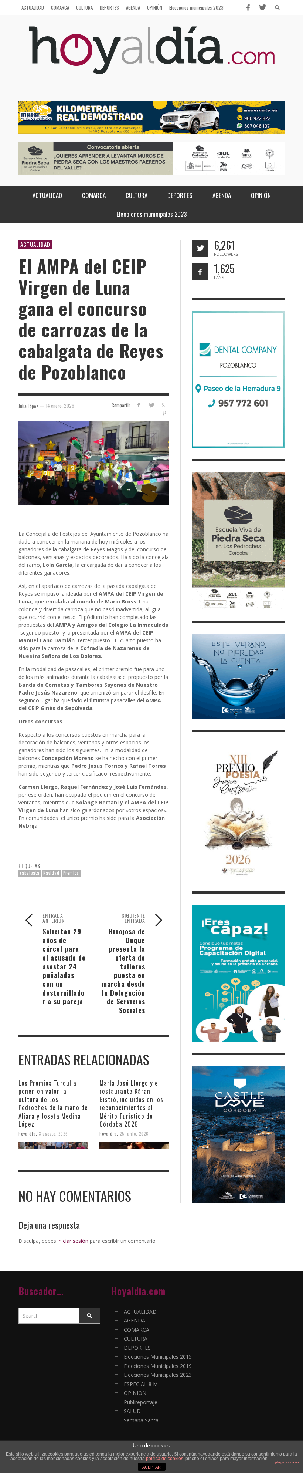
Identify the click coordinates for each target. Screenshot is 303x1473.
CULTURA (135, 1338)
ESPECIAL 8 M (141, 1384)
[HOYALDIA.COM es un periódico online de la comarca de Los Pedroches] (151, 57)
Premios (71, 873)
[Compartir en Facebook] (138, 405)
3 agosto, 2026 (53, 1134)
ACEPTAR (151, 1467)
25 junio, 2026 (134, 1134)
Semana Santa (141, 1420)
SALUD (132, 1411)
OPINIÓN (135, 1392)
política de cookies (164, 1458)
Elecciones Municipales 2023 (158, 1374)
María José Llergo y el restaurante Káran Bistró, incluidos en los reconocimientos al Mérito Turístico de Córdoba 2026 (131, 1103)
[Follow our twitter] (200, 248)
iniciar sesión (73, 1240)
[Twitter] (262, 7)
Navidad (51, 873)
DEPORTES (137, 1347)
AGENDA (134, 1320)
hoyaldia (27, 1134)
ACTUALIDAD (35, 244)
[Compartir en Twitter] (151, 405)
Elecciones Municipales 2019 (158, 1365)
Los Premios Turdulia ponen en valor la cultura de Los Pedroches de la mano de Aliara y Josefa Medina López (53, 1103)
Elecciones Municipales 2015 (158, 1356)
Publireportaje (140, 1402)
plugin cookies (287, 1462)
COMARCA (136, 1329)
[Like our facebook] (200, 271)
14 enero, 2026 (60, 405)
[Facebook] (248, 7)
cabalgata (30, 873)
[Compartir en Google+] (164, 405)
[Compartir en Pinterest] (164, 413)
